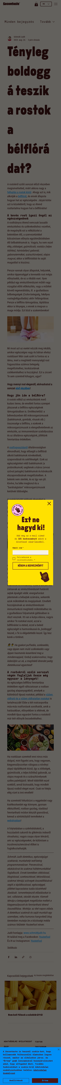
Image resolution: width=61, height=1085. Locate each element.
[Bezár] (56, 1051)
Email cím (18, 548)
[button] (49, 503)
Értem (45, 1081)
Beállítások (16, 1081)
